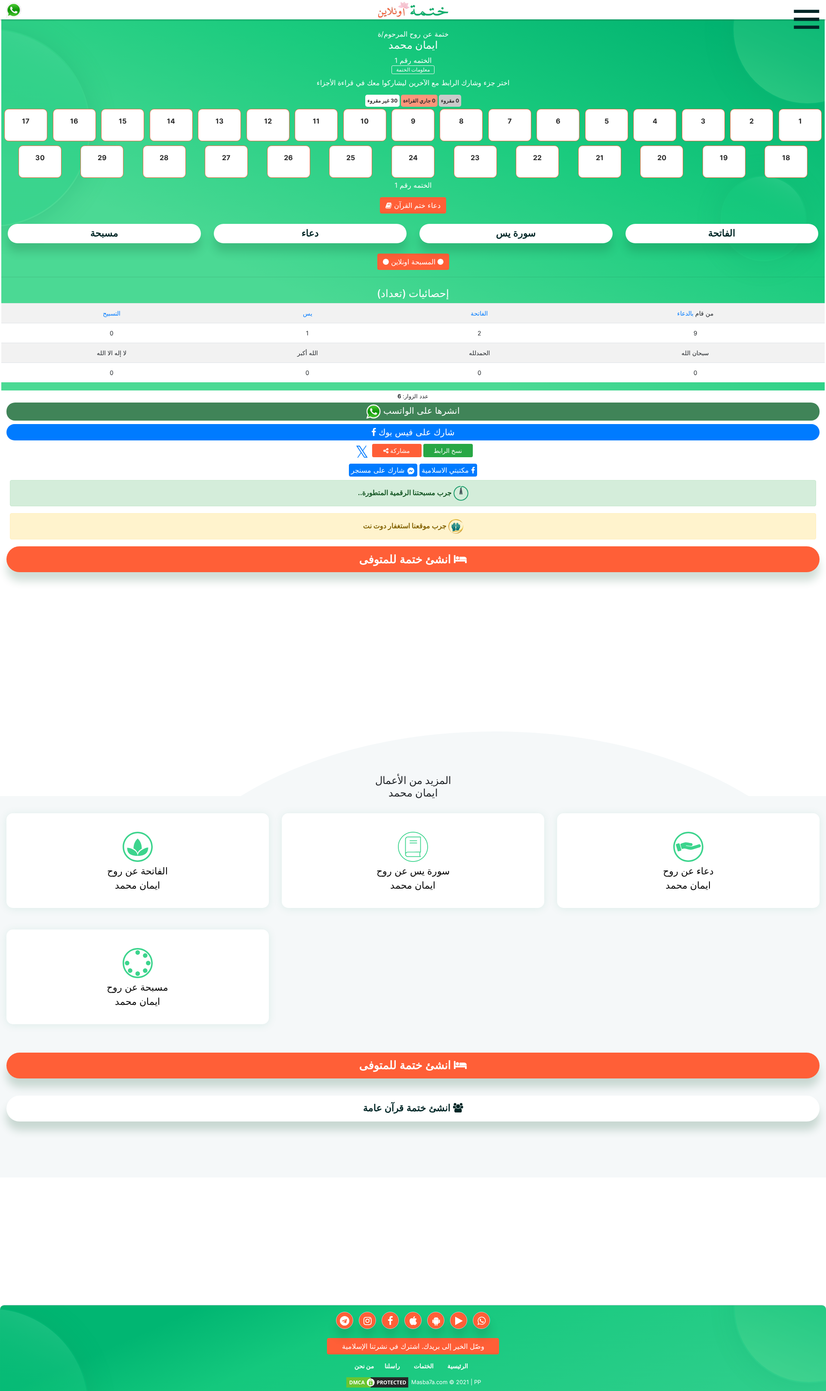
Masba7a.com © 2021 (440, 1382)
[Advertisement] (413, 656)
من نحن (364, 1365)
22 (537, 157)
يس (307, 313)
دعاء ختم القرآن (416, 205)
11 (316, 121)
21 (600, 157)
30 (40, 157)
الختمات (424, 1365)
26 (288, 157)
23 (475, 157)
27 (226, 157)
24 (413, 157)
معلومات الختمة (413, 69)
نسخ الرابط (448, 450)
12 (268, 121)
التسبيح (111, 313)
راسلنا (392, 1365)
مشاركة (399, 450)
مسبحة (104, 233)
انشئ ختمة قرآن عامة (408, 1108)
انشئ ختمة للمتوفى (406, 559)
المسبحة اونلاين (413, 261)
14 (171, 121)
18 (786, 157)
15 (122, 121)
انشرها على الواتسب (420, 411)
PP (477, 1382)
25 (350, 157)
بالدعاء (685, 313)
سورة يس (516, 233)
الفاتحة (721, 233)
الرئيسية (457, 1365)
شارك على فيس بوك (415, 432)
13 (220, 121)
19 (724, 157)
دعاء (310, 233)
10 (365, 121)
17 (26, 121)
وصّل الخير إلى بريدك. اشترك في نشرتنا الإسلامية (413, 1346)
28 (164, 157)
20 (661, 157)
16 (74, 121)
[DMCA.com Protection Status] (377, 1382)
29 (102, 157)
